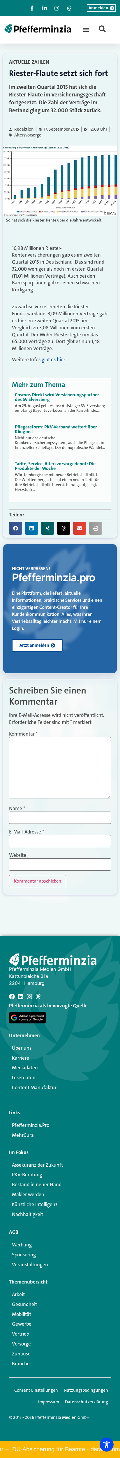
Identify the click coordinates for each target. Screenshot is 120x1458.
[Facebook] (12, 996)
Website (17, 855)
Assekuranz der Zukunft (37, 1165)
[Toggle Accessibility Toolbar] (106, 1444)
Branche (21, 1363)
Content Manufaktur (34, 1087)
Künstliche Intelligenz (35, 1204)
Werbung (22, 1244)
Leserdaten (24, 1077)
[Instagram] (29, 996)
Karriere (20, 1058)
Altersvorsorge (27, 135)
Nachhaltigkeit (27, 1214)
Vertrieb (20, 1334)
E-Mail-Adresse (26, 831)
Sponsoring (24, 1254)
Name (17, 808)
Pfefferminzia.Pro (30, 1125)
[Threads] (38, 996)
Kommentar (23, 733)
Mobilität (21, 1314)
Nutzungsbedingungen (86, 1390)
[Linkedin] (21, 996)
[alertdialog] (60, 1449)
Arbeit (18, 1294)
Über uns (21, 1048)
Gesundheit (24, 1304)
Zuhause (21, 1353)
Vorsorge (21, 1344)
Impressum (48, 1402)
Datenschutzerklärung (86, 1402)
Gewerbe (21, 1324)
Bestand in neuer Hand (36, 1184)
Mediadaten (25, 1067)
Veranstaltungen (30, 1264)
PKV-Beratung (27, 1174)
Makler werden (28, 1194)
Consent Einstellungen (36, 1390)
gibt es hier (53, 359)
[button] (86, 30)
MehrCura (23, 1135)
